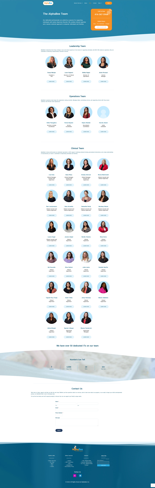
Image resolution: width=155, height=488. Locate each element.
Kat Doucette (51, 267)
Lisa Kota (51, 174)
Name (57, 401)
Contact (95, 3)
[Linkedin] (80, 475)
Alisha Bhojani (51, 328)
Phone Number (59, 412)
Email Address (100, 460)
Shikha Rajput (86, 72)
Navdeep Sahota (103, 206)
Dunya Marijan (51, 72)
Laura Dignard (69, 72)
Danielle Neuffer (103, 267)
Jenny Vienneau (86, 297)
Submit (59, 430)
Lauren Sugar (52, 237)
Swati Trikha (68, 297)
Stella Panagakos (52, 122)
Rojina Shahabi (86, 122)
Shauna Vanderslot (86, 328)
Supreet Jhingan (69, 328)
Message (57, 417)
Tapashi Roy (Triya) (51, 297)
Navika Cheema (86, 237)
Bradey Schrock (86, 174)
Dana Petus (69, 174)
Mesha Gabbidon (103, 297)
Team (90, 3)
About (85, 3)
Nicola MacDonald (103, 174)
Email (57, 407)
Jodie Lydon (86, 267)
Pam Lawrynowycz (51, 206)
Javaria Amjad (69, 237)
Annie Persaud (103, 72)
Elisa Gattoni (69, 267)
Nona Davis (103, 237)
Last (78, 405)
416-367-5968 (101, 14)
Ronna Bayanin (69, 122)
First (56, 405)
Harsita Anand (103, 122)
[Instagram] (74, 475)
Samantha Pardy (86, 206)
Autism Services (77, 3)
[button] (78, 3)
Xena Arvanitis (69, 206)
